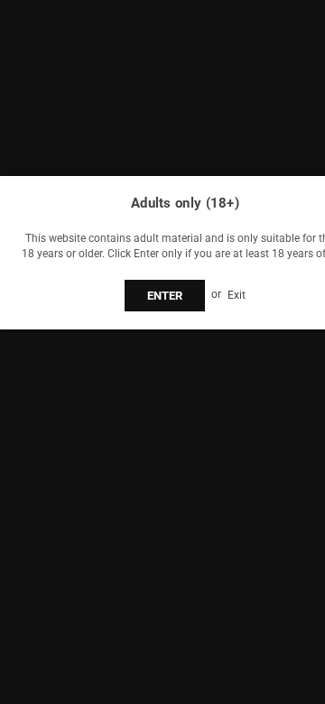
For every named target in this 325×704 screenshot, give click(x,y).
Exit (237, 294)
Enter (164, 295)
